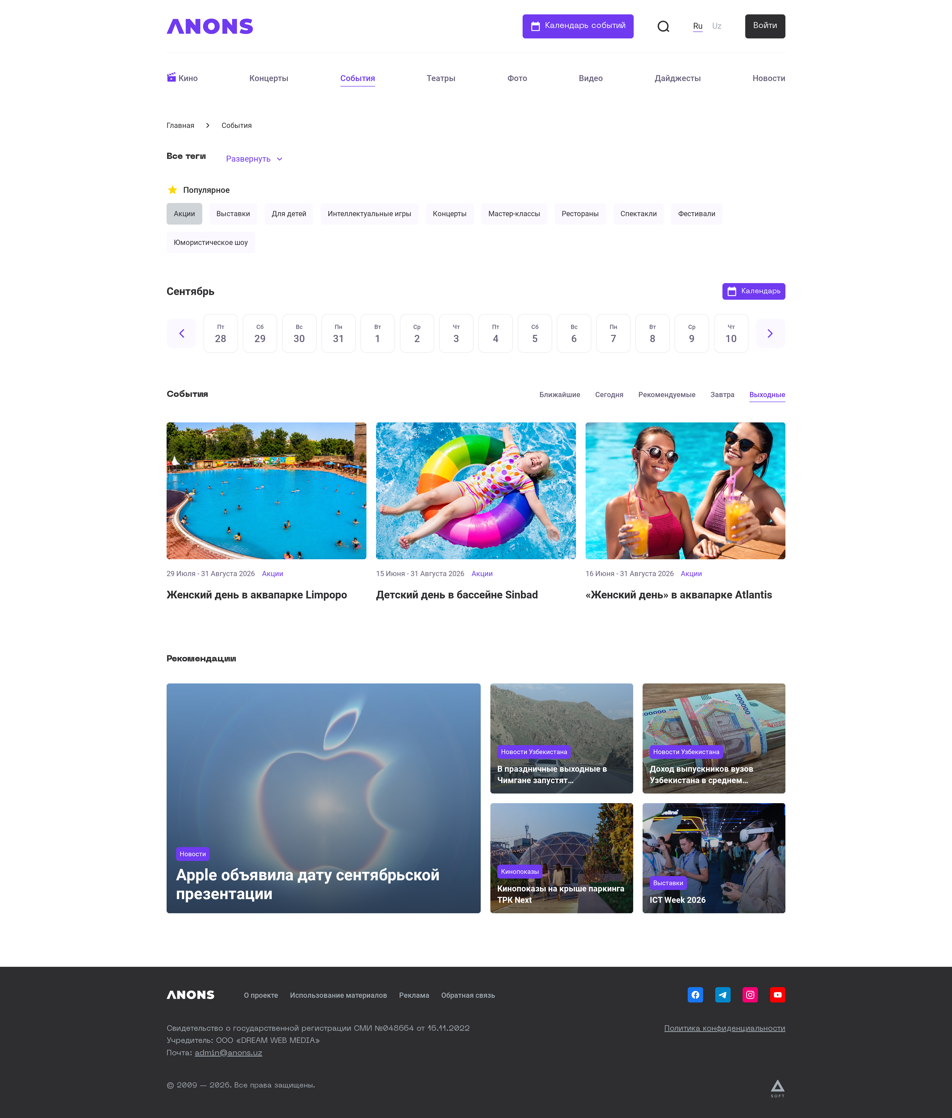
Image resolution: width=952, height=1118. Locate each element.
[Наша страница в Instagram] (750, 994)
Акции (184, 213)
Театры (441, 78)
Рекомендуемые (667, 394)
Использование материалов (338, 995)
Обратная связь (468, 995)
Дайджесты (678, 78)
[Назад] (181, 333)
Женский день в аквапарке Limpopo (257, 594)
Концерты (269, 78)
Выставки (233, 213)
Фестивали (696, 213)
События (357, 78)
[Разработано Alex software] (778, 1089)
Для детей (289, 213)
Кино (188, 78)
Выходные (767, 394)
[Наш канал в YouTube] (777, 994)
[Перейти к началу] (210, 26)
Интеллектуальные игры (370, 213)
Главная (180, 125)
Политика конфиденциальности (724, 1028)
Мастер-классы (514, 213)
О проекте (261, 995)
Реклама (414, 995)
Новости (769, 78)
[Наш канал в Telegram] (723, 994)
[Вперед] (770, 333)
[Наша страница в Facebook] (695, 994)
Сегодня (609, 394)
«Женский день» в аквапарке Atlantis (679, 594)
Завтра (723, 394)
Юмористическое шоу (211, 242)
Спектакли (639, 213)
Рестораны (580, 213)
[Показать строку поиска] (663, 26)
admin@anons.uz (228, 1053)
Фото (517, 78)
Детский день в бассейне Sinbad (457, 594)
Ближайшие (559, 394)
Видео (591, 78)
